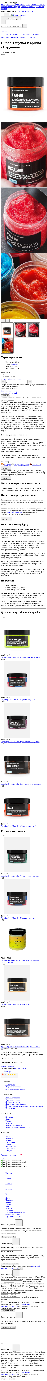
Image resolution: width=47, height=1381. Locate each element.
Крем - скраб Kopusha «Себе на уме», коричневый (20, 1047)
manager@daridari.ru (14, 512)
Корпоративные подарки (10, 7)
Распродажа (10, 1142)
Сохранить (14, 1264)
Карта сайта (10, 1108)
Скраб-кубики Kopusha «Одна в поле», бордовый (20, 742)
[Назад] (3, 22)
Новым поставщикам (13, 1125)
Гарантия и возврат (13, 1100)
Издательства (10, 1146)
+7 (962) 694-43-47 (26, 11)
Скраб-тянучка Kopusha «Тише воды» (15, 1004)
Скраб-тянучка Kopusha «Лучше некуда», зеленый (20, 657)
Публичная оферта (12, 1102)
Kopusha (14, 364)
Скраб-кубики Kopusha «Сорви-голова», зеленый (20, 876)
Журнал (22, 5)
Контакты (41, 5)
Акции (16, 5)
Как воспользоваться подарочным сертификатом (24, 1106)
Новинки (9, 5)
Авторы (8, 1151)
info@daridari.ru (20, 1068)
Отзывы (34, 5)
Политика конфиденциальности (17, 1127)
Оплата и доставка (28, 7)
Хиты (3, 5)
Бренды (8, 1144)
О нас (28, 5)
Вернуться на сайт (8, 1327)
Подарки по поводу (13, 1087)
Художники (10, 1149)
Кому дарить (10, 1085)
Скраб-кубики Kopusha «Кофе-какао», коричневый (21, 784)
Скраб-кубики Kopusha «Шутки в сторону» (18, 700)
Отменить (5, 1264)
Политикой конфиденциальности (15, 1305)
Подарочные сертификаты (15, 1104)
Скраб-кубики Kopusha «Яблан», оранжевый (18, 826)
